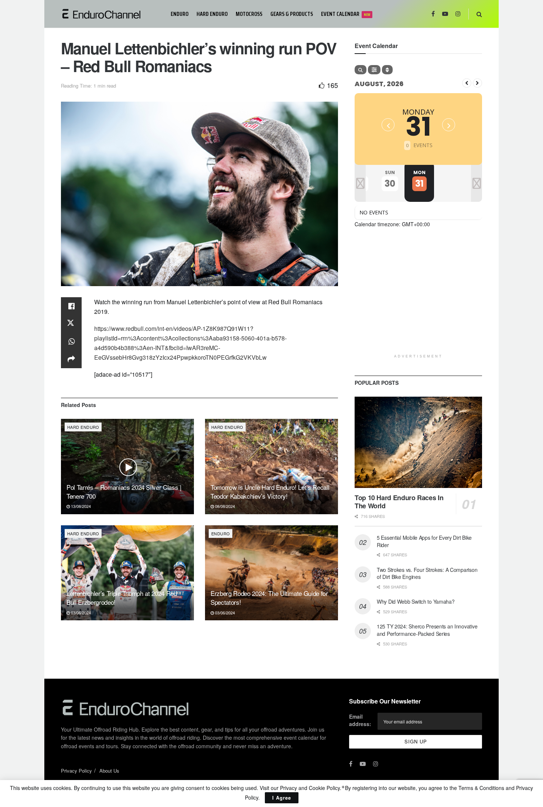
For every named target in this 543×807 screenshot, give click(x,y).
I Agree (281, 797)
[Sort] (387, 69)
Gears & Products (291, 13)
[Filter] (374, 69)
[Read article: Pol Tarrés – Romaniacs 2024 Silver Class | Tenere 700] (127, 466)
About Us (109, 770)
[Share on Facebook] (71, 306)
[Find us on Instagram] (458, 14)
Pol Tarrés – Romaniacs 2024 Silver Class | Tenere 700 (123, 491)
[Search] (360, 69)
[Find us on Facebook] (433, 14)
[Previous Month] (466, 83)
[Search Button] (479, 14)
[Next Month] (477, 83)
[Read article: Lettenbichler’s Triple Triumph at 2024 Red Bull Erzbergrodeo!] (127, 572)
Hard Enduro (212, 13)
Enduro (179, 13)
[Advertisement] (418, 298)
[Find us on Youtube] (445, 14)
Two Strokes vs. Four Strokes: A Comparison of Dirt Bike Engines (427, 573)
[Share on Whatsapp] (71, 341)
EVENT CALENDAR (345, 13)
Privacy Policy (76, 770)
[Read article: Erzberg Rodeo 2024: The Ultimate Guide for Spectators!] (271, 572)
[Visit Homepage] (110, 14)
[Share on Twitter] (71, 324)
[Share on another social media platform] (71, 359)
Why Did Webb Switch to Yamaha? (416, 601)
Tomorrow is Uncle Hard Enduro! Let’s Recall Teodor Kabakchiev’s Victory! (270, 491)
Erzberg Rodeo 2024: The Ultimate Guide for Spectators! (269, 598)
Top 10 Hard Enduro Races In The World (399, 502)
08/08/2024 (224, 506)
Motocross (249, 13)
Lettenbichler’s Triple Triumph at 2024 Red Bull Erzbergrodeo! (121, 598)
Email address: (360, 720)
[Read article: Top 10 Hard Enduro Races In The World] (418, 442)
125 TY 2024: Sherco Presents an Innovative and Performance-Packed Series (427, 630)
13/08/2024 (80, 506)
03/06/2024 (80, 613)
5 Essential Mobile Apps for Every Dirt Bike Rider (424, 541)
